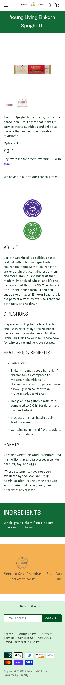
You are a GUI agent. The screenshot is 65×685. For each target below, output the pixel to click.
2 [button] (34, 94)
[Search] (49, 5)
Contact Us (26, 638)
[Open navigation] (6, 5)
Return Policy (27, 634)
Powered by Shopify (16, 675)
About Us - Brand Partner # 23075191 (28, 640)
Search (8, 634)
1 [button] (30, 94)
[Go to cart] (57, 5)
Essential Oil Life (37, 671)
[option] (32, 69)
